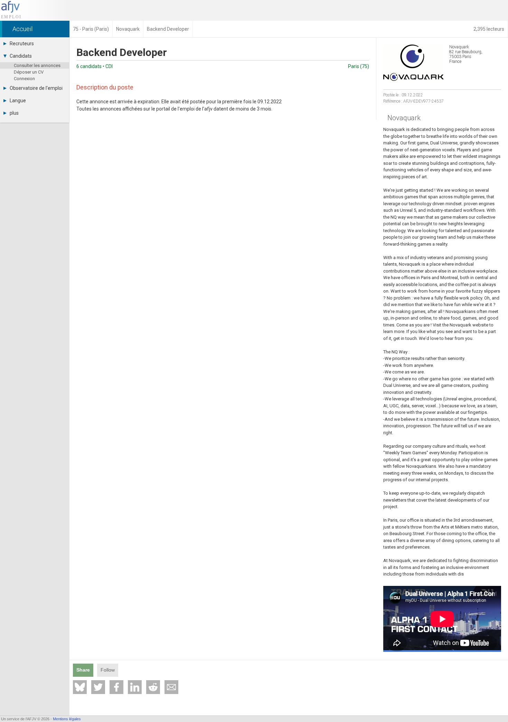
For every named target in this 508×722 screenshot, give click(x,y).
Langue (18, 100)
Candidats (21, 56)
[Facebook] (116, 687)
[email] (171, 687)
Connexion (24, 78)
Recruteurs (22, 43)
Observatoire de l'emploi (36, 88)
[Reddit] (153, 687)
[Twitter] (98, 687)
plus (14, 113)
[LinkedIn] (135, 687)
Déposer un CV (29, 72)
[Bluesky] (80, 687)
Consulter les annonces (37, 65)
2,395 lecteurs (488, 29)
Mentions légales (67, 719)
